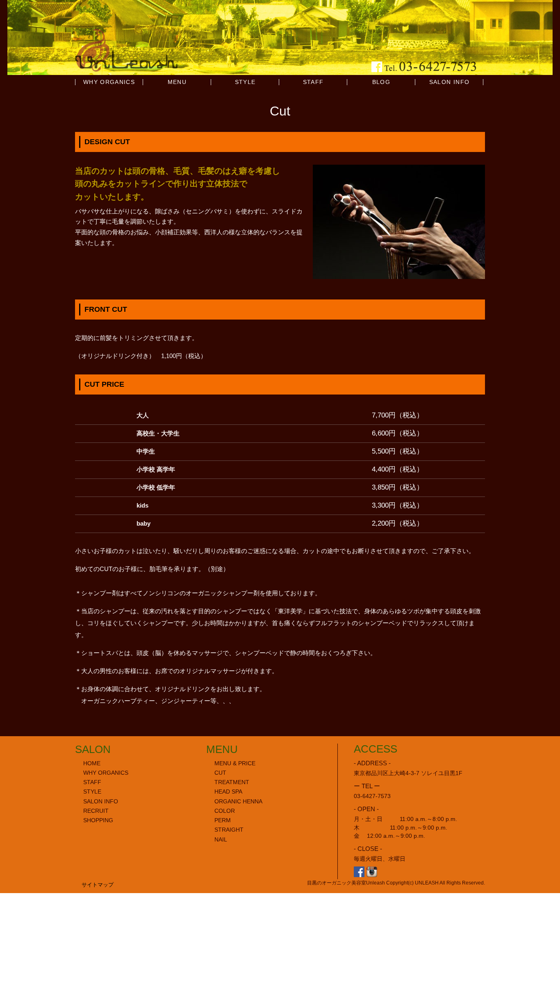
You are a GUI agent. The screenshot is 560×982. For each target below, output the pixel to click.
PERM (222, 820)
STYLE (245, 82)
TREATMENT (231, 782)
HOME (91, 763)
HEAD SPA (228, 792)
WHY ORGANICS (109, 82)
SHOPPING (98, 820)
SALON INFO (449, 82)
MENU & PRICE (234, 763)
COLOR (224, 811)
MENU (177, 82)
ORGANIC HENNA (238, 801)
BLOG (381, 82)
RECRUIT (96, 811)
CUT (220, 773)
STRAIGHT (229, 830)
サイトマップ (98, 885)
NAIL (220, 840)
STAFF (313, 82)
